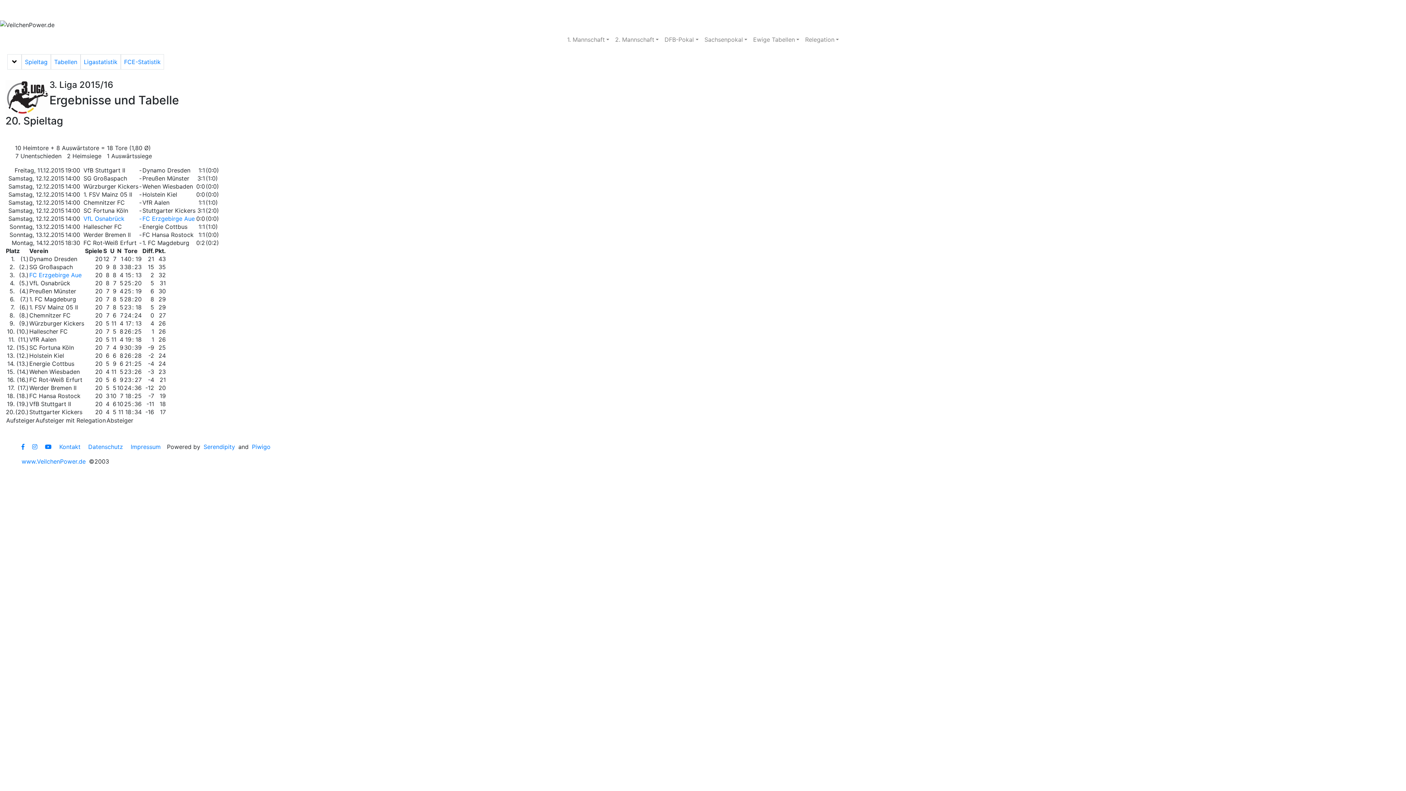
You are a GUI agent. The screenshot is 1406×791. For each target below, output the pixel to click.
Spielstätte (174, 10)
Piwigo (261, 446)
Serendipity (219, 446)
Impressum (146, 446)
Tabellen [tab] (65, 62)
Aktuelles (27, 10)
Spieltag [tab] (36, 62)
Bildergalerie (224, 10)
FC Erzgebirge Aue (168, 218)
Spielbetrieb (74, 10)
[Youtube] (48, 446)
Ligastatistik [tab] (101, 62)
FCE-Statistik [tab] (142, 62)
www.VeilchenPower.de (54, 461)
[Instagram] (34, 446)
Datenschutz (105, 446)
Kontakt (70, 446)
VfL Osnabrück (103, 218)
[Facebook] (23, 446)
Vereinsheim (125, 10)
